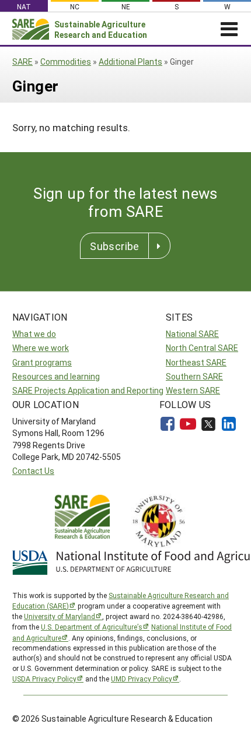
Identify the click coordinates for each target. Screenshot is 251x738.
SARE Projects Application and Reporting (87, 390)
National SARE (192, 333)
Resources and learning (56, 376)
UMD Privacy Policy (141, 678)
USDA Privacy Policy (44, 678)
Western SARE (193, 390)
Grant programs (42, 362)
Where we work (40, 347)
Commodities (65, 61)
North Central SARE (202, 347)
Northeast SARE (196, 362)
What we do (34, 333)
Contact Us (33, 470)
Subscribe (114, 246)
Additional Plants (130, 61)
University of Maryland (59, 616)
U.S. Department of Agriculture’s (91, 626)
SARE (22, 61)
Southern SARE (194, 376)
